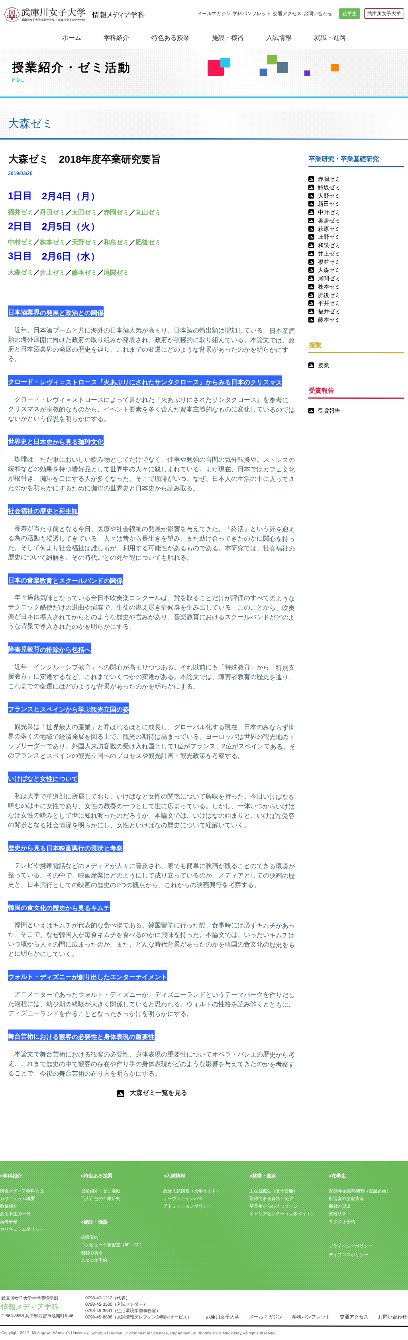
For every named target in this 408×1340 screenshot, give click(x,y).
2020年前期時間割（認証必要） (360, 1190)
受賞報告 (329, 410)
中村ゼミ (20, 241)
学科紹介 (116, 37)
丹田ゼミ (52, 212)
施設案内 (89, 1237)
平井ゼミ (329, 303)
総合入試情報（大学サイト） (191, 1190)
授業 (323, 365)
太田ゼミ (84, 212)
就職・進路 (330, 37)
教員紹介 (9, 1206)
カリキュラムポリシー (22, 1229)
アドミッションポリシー (187, 1206)
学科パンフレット (252, 13)
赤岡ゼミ (329, 179)
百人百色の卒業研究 (100, 1198)
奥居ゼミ (329, 220)
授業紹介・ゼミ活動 (100, 1190)
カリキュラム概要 (17, 1198)
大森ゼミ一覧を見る (158, 1092)
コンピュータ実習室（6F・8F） (112, 1244)
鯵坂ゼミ (329, 187)
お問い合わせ (318, 13)
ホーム (71, 37)
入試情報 (279, 37)
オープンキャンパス (183, 1198)
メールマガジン (214, 13)
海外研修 (9, 1221)
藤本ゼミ (329, 320)
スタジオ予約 (94, 1260)
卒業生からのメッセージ (273, 1206)
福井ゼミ (329, 311)
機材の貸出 (92, 1252)
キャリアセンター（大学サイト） (282, 1213)
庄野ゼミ (329, 237)
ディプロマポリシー (348, 1254)
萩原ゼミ (329, 229)
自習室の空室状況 (346, 1198)
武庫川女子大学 (384, 13)
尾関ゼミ (329, 278)
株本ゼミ (329, 286)
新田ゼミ (329, 204)
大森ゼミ (329, 270)
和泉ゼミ (329, 245)
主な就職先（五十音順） (273, 1190)
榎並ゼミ (329, 262)
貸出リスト (340, 1213)
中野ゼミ (329, 212)
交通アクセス (287, 13)
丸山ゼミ (148, 212)
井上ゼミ (329, 253)
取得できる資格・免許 (271, 1198)
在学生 (349, 13)
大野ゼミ (329, 196)
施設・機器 (228, 37)
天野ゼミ (84, 242)
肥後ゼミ (329, 295)
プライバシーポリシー (351, 1246)
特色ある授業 (170, 37)
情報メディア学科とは (22, 1190)
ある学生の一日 (15, 1213)
